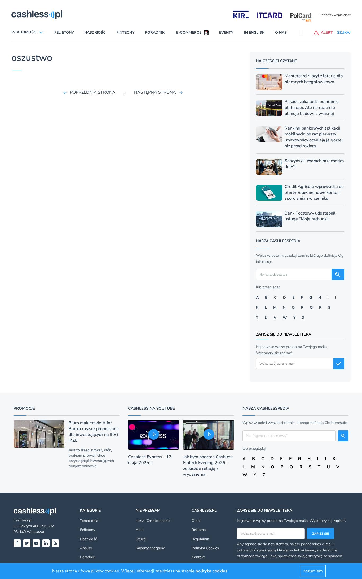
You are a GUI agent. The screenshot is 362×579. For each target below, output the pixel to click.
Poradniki (155, 32)
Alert (140, 529)
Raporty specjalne (150, 548)
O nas (281, 32)
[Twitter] (26, 543)
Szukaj (141, 539)
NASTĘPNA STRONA (155, 92)
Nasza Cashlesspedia (153, 520)
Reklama (199, 529)
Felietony (64, 32)
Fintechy (125, 32)
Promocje (24, 408)
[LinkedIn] (46, 543)
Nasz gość (95, 32)
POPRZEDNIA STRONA (93, 92)
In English (254, 32)
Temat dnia (89, 520)
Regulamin (200, 539)
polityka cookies (211, 571)
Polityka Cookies (205, 548)
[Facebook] (17, 543)
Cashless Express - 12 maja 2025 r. (149, 460)
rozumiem (313, 571)
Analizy (86, 548)
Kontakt (198, 557)
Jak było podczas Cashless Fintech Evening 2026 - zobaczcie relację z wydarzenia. (208, 465)
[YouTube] (36, 543)
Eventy (226, 32)
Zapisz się (320, 533)
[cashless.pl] (36, 14)
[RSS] (55, 543)
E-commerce (188, 32)
